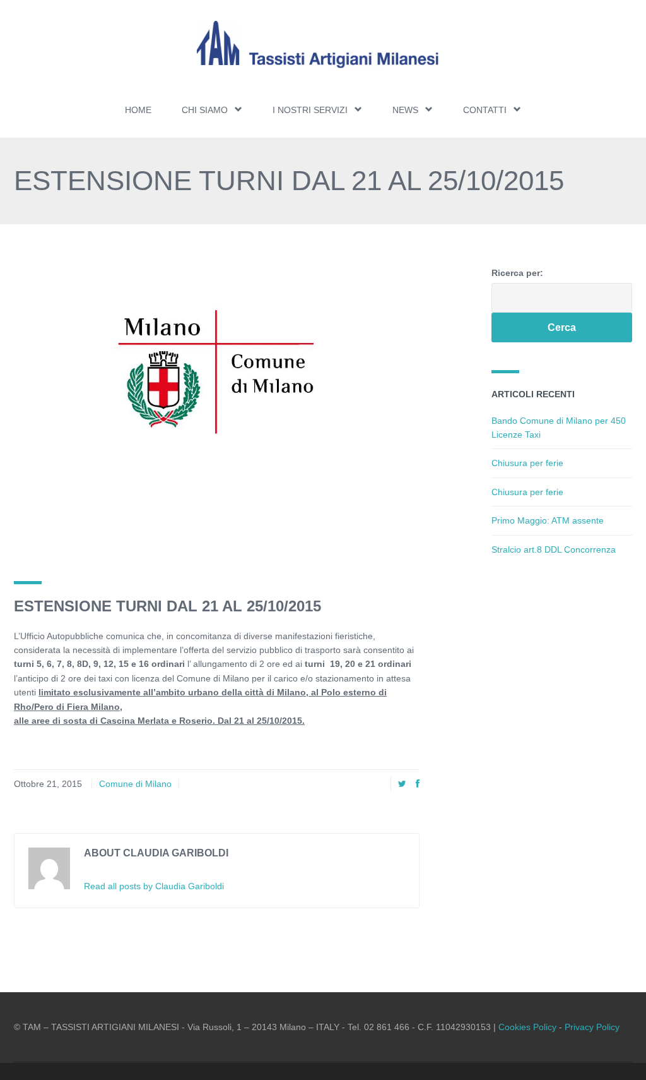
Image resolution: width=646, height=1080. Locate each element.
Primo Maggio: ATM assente (547, 520)
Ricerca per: (517, 273)
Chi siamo (205, 110)
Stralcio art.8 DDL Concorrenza (553, 549)
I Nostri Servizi (310, 110)
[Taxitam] (323, 44)
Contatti (485, 110)
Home (138, 110)
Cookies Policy (527, 1027)
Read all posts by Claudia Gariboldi (154, 886)
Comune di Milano (135, 784)
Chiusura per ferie (527, 463)
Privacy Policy (592, 1027)
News (405, 110)
